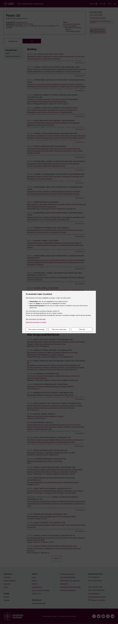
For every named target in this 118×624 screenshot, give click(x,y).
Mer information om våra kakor (36, 319)
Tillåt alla (82, 329)
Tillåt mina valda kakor (58, 329)
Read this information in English (36, 322)
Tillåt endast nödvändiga (36, 329)
